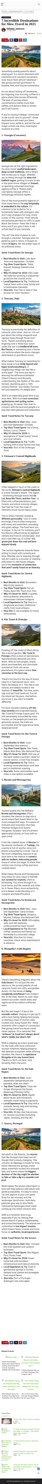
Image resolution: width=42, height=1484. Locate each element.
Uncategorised (15, 11)
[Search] (38, 4)
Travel (15, 1423)
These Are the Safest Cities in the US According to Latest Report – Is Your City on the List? (25, 1467)
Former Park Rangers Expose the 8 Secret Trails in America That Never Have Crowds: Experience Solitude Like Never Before (11, 1366)
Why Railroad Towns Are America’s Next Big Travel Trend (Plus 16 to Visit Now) (11, 1396)
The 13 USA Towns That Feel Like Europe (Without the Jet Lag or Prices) (30, 1396)
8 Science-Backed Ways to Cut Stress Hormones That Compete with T (30, 1372)
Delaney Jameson (15, 28)
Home (4, 11)
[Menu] (2, 4)
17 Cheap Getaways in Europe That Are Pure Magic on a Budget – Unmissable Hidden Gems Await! (26, 1431)
